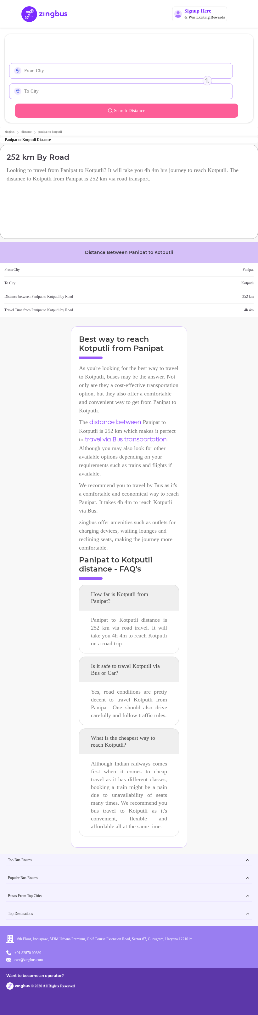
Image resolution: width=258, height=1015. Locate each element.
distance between (115, 422)
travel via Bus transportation (126, 439)
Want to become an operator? (35, 975)
